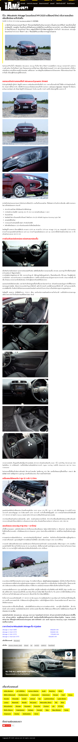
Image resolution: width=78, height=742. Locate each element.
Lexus (6, 702)
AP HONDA (20, 691)
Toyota (16, 713)
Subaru (30, 710)
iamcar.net (18, 738)
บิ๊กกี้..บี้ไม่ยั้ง (35, 21)
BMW (60, 691)
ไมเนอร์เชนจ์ (51, 645)
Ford (63, 695)
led (31, 645)
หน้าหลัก (22, 3)
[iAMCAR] (18, 3)
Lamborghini (49, 698)
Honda (6, 698)
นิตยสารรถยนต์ (43, 3)
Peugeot (27, 706)
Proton (46, 706)
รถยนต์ (52, 3)
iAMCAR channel (32, 3)
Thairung (7, 713)
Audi (44, 691)
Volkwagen (27, 713)
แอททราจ (43, 645)
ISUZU (24, 698)
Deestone (46, 695)
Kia (39, 698)
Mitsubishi (17, 641)
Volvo (36, 713)
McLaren (33, 702)
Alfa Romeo (8, 691)
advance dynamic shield (15, 645)
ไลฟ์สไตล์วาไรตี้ (60, 3)
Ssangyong (20, 710)
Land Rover (62, 698)
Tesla (66, 710)
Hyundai (15, 698)
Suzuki (39, 710)
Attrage (26, 645)
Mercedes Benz (45, 702)
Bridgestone (23, 695)
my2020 (37, 645)
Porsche (37, 706)
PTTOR (60, 706)
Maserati (15, 702)
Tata (47, 710)
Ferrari (55, 695)
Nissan (18, 706)
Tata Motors (56, 710)
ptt (53, 706)
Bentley (52, 691)
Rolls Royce (8, 710)
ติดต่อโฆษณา (71, 3)
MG (56, 702)
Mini (62, 702)
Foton (70, 695)
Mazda (24, 702)
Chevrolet (35, 695)
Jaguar (32, 698)
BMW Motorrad (9, 695)
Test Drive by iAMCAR (25, 21)
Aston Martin (33, 691)
